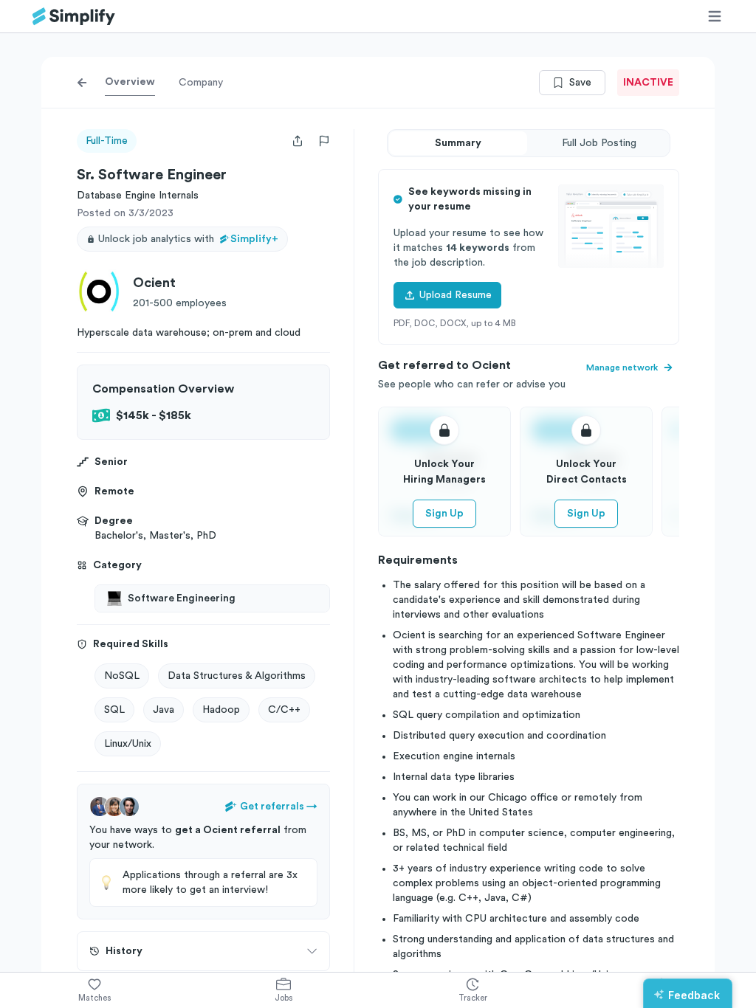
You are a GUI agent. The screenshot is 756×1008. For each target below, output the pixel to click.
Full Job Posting (599, 143)
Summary (458, 143)
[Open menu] (714, 16)
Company (201, 82)
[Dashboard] (74, 16)
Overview (130, 82)
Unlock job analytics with (188, 239)
